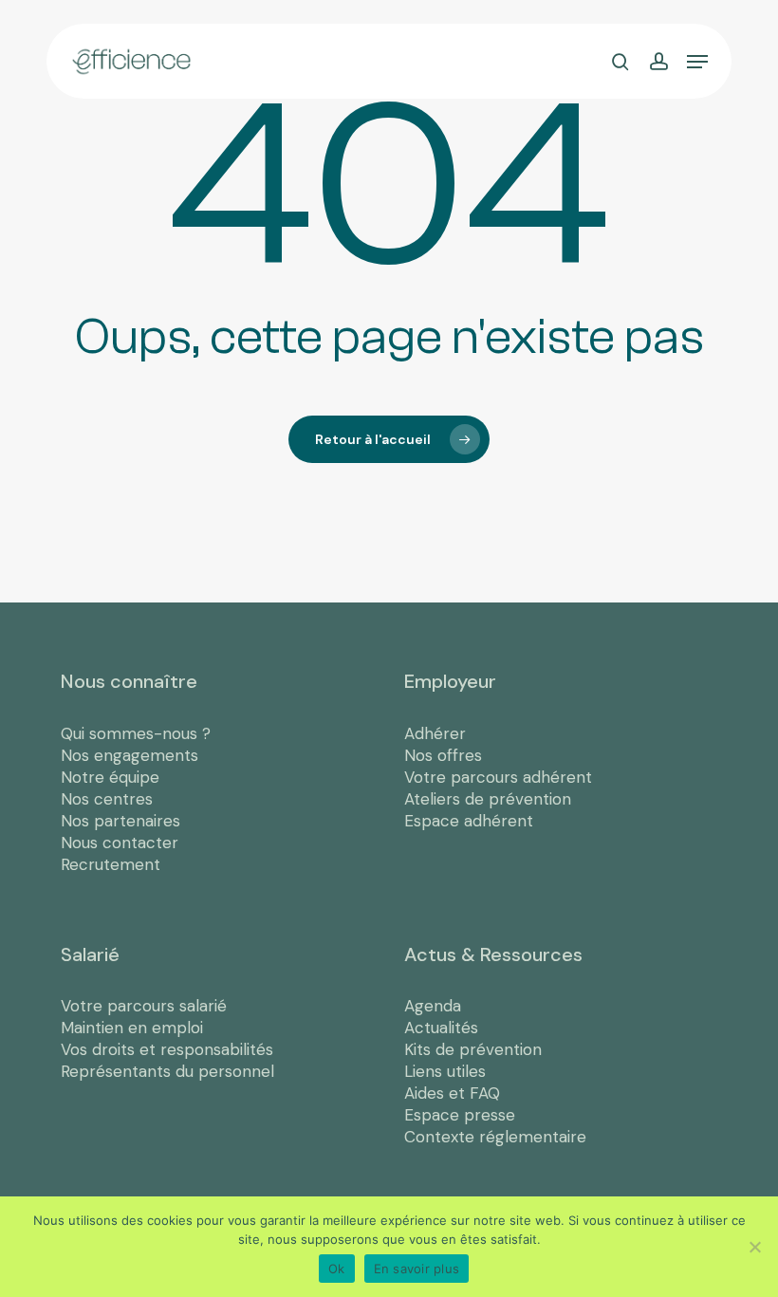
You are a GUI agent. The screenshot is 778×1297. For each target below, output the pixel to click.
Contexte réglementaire (495, 1136)
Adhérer (435, 733)
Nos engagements (129, 755)
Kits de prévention (473, 1049)
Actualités (441, 1027)
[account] (658, 61)
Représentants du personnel (167, 1071)
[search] (620, 61)
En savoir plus (417, 1268)
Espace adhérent (468, 820)
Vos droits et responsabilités (167, 1049)
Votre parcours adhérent (498, 777)
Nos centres (107, 798)
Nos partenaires (120, 820)
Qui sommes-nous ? (136, 733)
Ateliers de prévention (487, 798)
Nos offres (443, 755)
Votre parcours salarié (144, 1005)
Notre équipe (110, 777)
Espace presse (459, 1114)
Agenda (432, 1005)
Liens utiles (445, 1071)
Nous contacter (119, 842)
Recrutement (110, 864)
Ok (336, 1268)
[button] (697, 61)
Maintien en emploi (132, 1027)
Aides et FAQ (452, 1093)
